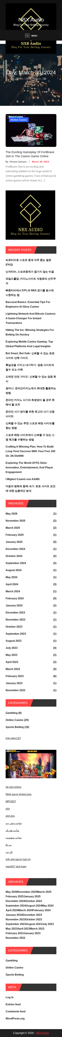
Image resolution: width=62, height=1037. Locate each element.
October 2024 (14, 556)
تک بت (9, 852)
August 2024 (13, 570)
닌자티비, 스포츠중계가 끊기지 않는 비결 (30, 271)
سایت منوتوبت (13, 837)
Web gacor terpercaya (18, 794)
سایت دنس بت (14, 823)
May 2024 (11, 577)
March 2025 (13, 527)
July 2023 (12, 647)
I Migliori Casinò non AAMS (23, 479)
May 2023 (11, 655)
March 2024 (13, 591)
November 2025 (15, 520)
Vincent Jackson (18, 161)
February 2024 (15, 598)
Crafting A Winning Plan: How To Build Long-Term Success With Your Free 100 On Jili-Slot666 (30, 451)
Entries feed (13, 1004)
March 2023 (13, 669)
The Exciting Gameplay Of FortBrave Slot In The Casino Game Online (30, 154)
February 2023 (15, 676)
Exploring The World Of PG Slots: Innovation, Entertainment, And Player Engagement (29, 467)
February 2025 (15, 534)
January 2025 (14, 542)
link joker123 (13, 738)
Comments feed (15, 1011)
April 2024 (12, 584)
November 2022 (15, 690)
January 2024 (14, 605)
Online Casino (19, 119)
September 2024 (16, 563)
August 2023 (13, 640)
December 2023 (15, 612)
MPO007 (11, 801)
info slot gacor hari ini (18, 859)
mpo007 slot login (16, 866)
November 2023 (15, 619)
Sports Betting (15, 727)
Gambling (12, 713)
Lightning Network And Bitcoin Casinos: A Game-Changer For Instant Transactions (31, 318)
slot (8, 808)
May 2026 (11, 513)
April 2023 (12, 662)
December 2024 (15, 549)
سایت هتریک (12, 830)
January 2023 (14, 683)
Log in (10, 997)
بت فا (9, 844)
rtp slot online (13, 787)
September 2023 (16, 633)
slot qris (10, 816)
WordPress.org (15, 1018)
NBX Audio (31, 20)
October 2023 (14, 626)
